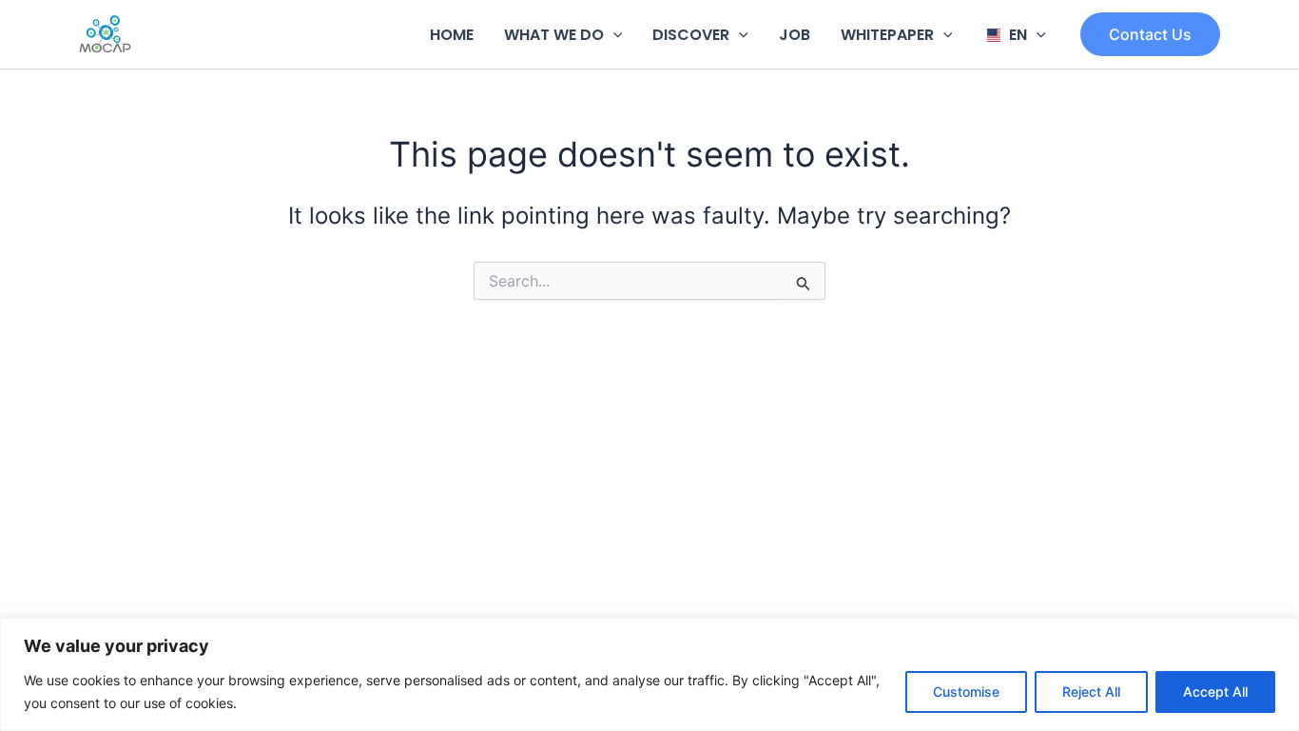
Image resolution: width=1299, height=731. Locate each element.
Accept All (1215, 691)
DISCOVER (690, 35)
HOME (452, 35)
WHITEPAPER (887, 35)
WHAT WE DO (554, 35)
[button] (613, 35)
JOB (794, 35)
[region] (649, 674)
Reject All (1091, 691)
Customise (966, 691)
